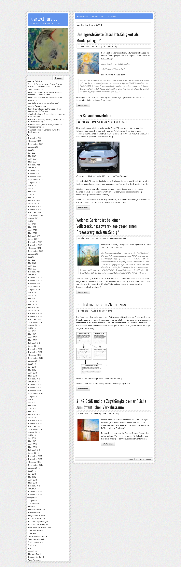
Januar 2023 (33, 203)
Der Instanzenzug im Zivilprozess (101, 304)
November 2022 (35, 209)
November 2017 (35, 388)
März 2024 (32, 162)
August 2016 (34, 432)
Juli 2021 (32, 257)
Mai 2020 (32, 298)
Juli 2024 (32, 150)
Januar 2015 (33, 489)
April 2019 (32, 337)
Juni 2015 (32, 474)
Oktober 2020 (34, 284)
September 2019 (35, 322)
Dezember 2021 (35, 242)
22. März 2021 (84, 122)
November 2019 (35, 316)
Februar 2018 (34, 379)
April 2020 (32, 301)
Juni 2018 (32, 367)
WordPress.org (34, 560)
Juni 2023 (32, 188)
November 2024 (35, 138)
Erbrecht (32, 506)
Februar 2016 (34, 450)
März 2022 (32, 233)
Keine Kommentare (119, 122)
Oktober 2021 (34, 248)
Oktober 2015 (34, 462)
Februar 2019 (34, 343)
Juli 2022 (32, 221)
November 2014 (35, 495)
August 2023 (34, 182)
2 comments (107, 311)
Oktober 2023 (34, 177)
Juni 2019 (32, 331)
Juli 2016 (32, 435)
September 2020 (35, 286)
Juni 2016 (32, 438)
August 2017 (34, 396)
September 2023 (35, 179)
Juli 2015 (32, 471)
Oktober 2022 (34, 212)
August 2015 (34, 468)
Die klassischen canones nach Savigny (44, 110)
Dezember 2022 (35, 206)
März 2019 (32, 340)
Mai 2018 (32, 370)
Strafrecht (32, 533)
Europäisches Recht (37, 509)
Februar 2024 (34, 165)
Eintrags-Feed (34, 554)
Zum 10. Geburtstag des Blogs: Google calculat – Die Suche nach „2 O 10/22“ (45, 85)
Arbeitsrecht (34, 503)
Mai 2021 (32, 263)
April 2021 (32, 266)
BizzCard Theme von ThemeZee (139, 459)
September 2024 (35, 144)
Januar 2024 (33, 168)
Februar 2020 (34, 307)
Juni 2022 (32, 224)
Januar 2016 (33, 453)
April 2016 (32, 444)
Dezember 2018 (35, 349)
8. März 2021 (83, 311)
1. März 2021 (83, 414)
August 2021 (34, 254)
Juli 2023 (32, 185)
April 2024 (32, 159)
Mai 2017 (32, 405)
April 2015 (32, 480)
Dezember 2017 (35, 385)
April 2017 (32, 408)
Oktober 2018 (34, 355)
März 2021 (32, 269)
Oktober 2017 (34, 391)
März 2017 (32, 411)
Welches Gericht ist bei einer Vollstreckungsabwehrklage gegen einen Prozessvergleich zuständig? (106, 226)
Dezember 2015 (35, 456)
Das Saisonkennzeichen (93, 115)
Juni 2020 (32, 295)
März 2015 (32, 483)
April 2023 (32, 194)
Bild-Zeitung (106, 58)
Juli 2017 (32, 399)
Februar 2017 (34, 414)
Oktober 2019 (34, 319)
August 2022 (34, 218)
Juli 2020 (32, 292)
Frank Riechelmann (36, 109)
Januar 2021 (33, 275)
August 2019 (34, 325)
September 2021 (35, 251)
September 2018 (35, 358)
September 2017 (35, 393)
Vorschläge (98, 16)
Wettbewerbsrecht (36, 539)
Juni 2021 (32, 260)
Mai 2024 (32, 156)
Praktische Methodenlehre (39, 527)
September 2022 (35, 215)
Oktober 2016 (34, 426)
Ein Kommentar (109, 47)
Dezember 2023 (35, 171)
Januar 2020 (33, 310)
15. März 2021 (84, 238)
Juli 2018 (32, 364)
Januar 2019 (33, 346)
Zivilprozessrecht (100, 238)
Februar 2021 (34, 272)
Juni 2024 (32, 153)
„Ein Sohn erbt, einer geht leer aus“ (43, 103)
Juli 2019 (32, 328)
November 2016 (35, 423)
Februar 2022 (34, 236)
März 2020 (32, 304)
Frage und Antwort (36, 515)
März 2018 (32, 376)
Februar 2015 (34, 486)
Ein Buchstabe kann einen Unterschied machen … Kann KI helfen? (45, 93)
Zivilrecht (96, 47)
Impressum (112, 16)
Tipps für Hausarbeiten (38, 536)
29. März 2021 (84, 47)
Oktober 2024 (34, 141)
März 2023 (32, 197)
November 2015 (35, 459)
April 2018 (32, 373)
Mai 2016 (32, 441)
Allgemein (95, 311)
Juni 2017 (32, 402)
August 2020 (34, 289)
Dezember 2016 (35, 420)
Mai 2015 (32, 477)
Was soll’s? (82, 16)
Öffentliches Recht (100, 122)
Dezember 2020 (35, 278)
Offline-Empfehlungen (38, 521)
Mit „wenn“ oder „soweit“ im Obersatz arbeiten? (45, 125)
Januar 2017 (33, 417)
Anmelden (32, 551)
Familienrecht (34, 512)
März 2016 (32, 447)
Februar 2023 (34, 200)
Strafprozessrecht (36, 530)
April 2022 (32, 230)
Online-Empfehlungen (38, 524)
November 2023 (35, 174)
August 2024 (34, 147)
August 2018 (34, 361)
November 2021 (35, 245)
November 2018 (35, 352)
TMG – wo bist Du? (36, 89)
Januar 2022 (33, 239)
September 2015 (35, 465)
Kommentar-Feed (36, 557)
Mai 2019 (32, 334)
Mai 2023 (32, 191)
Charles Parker (34, 114)
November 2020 (35, 281)
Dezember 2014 (35, 492)
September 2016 (35, 429)
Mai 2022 (32, 227)
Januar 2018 (33, 382)
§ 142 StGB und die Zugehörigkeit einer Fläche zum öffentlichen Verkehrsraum (111, 404)
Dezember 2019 (35, 313)
